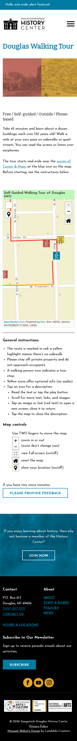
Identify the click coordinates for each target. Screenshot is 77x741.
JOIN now (38, 555)
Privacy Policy (38, 726)
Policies (51, 608)
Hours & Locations (20, 625)
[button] (56, 256)
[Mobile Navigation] (69, 24)
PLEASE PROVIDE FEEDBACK (35, 493)
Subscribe (19, 665)
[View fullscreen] (9, 205)
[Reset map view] (68, 221)
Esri (42, 321)
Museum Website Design (23, 731)
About (49, 597)
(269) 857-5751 (14, 608)
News (48, 613)
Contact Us (13, 614)
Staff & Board (56, 603)
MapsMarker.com (14, 321)
